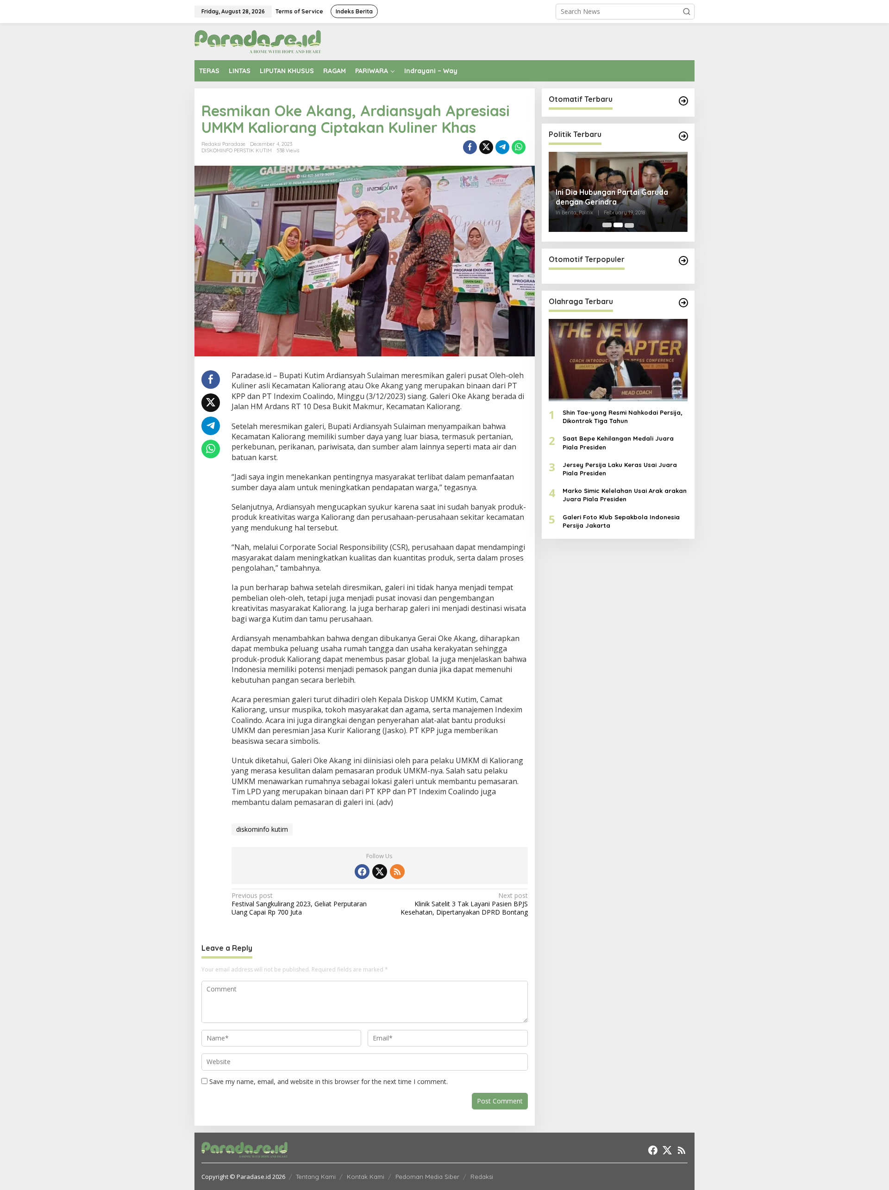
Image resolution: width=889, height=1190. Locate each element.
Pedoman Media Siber (427, 1176)
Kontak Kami (365, 1176)
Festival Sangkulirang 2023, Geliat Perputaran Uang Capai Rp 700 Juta (299, 903)
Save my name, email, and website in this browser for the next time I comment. (328, 1081)
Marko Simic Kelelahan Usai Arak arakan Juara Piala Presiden (625, 495)
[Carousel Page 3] (629, 225)
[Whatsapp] (519, 147)
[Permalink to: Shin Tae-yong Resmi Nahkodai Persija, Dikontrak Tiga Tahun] (618, 359)
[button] (687, 11)
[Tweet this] (486, 147)
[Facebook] (362, 871)
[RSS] (397, 871)
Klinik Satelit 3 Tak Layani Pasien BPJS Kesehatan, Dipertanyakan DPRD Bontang (464, 903)
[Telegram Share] (502, 147)
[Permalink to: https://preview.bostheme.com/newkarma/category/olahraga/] (683, 302)
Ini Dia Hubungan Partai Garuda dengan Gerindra (612, 196)
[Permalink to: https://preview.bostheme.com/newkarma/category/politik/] (683, 136)
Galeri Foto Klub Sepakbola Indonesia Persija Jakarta (621, 521)
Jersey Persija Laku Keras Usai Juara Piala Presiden (620, 468)
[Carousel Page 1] (607, 225)
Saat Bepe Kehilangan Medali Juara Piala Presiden (618, 442)
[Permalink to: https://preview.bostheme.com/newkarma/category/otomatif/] (683, 100)
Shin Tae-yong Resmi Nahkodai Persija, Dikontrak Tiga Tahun (622, 416)
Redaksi (481, 1176)
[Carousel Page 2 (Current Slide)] (618, 225)
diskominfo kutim (262, 829)
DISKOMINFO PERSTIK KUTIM (236, 150)
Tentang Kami (316, 1176)
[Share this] (470, 147)
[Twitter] (379, 871)
